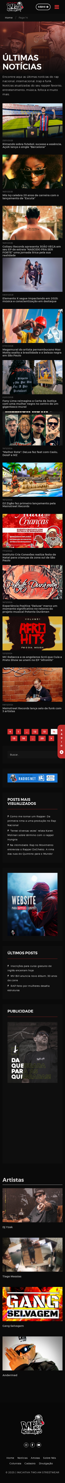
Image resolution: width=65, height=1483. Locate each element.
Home (9, 17)
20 (42, 738)
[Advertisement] (32, 1121)
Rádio (42, 7)
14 (54, 731)
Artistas (35, 1457)
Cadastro (30, 1463)
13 (44, 731)
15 (14, 738)
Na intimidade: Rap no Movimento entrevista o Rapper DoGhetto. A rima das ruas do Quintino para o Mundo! (31, 849)
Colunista (15, 1463)
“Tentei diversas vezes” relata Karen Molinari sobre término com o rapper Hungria (31, 835)
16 (23, 738)
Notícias (23, 1457)
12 (35, 731)
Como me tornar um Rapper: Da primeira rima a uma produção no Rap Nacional (32, 821)
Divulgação (46, 1463)
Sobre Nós (49, 1457)
